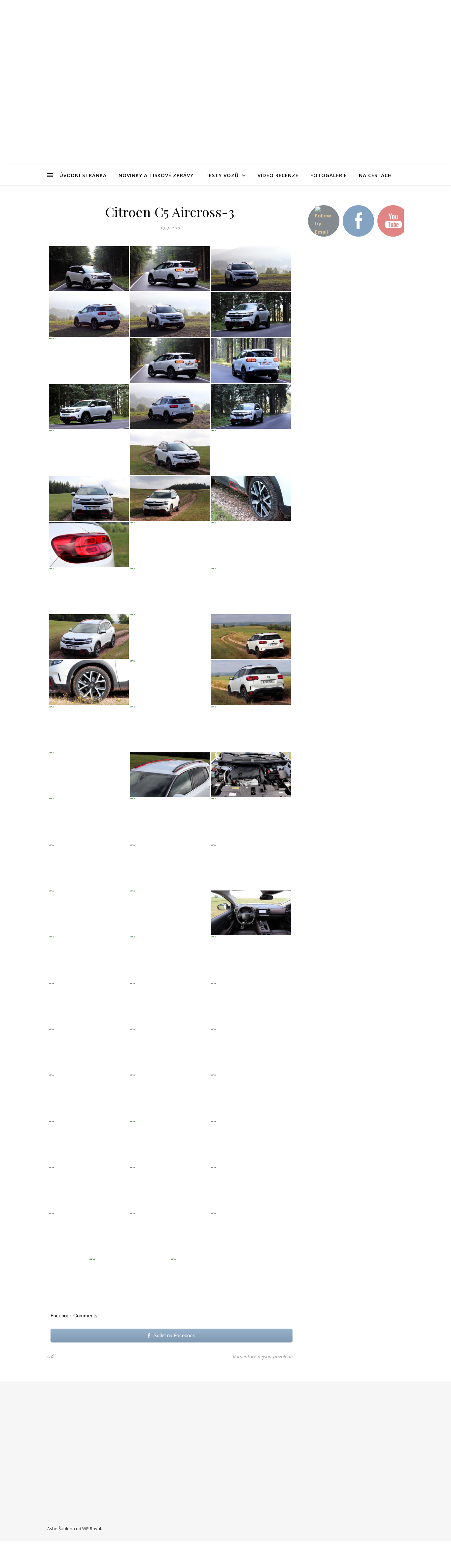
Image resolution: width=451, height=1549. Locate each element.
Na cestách (375, 175)
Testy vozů (222, 175)
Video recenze (278, 175)
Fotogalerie (328, 175)
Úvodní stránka (83, 175)
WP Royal (91, 1528)
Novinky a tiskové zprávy (156, 175)
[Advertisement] (354, 359)
